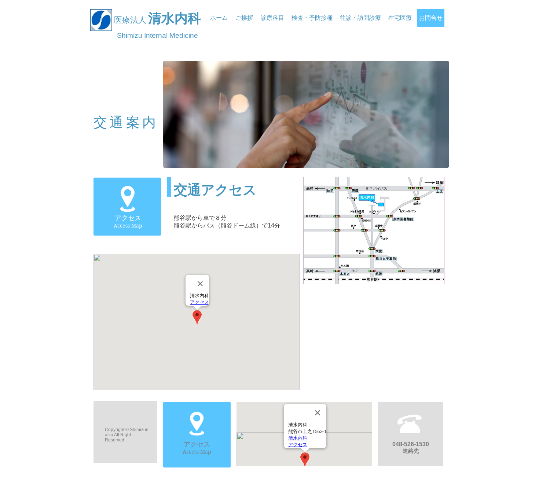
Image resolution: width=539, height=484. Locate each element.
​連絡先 (411, 451)
